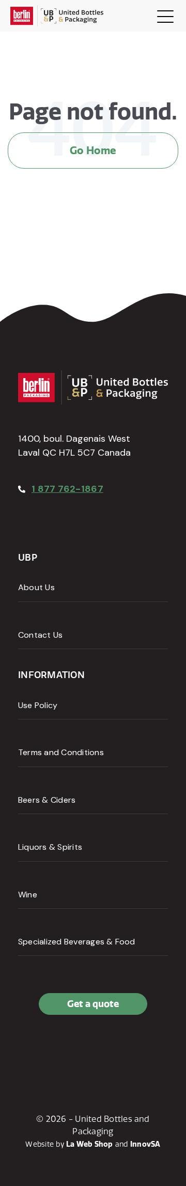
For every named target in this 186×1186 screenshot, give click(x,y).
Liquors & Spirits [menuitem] (50, 847)
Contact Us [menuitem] (40, 634)
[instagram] (74, 1048)
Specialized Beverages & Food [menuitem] (76, 941)
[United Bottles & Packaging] (56, 15)
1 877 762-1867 (67, 489)
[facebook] (28, 1048)
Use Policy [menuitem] (37, 705)
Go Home (93, 150)
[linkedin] (51, 1048)
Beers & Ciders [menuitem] (46, 799)
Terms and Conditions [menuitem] (61, 752)
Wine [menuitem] (27, 894)
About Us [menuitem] (36, 587)
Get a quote (93, 1004)
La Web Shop (89, 1144)
